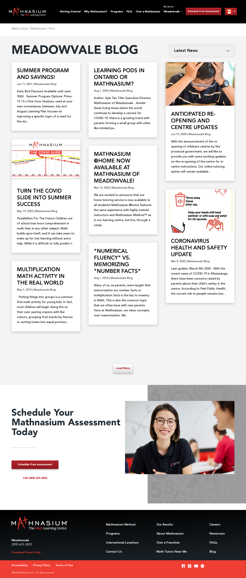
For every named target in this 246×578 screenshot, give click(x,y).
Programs (117, 11)
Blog (213, 551)
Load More (123, 368)
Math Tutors (171, 551)
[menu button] (231, 11)
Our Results (164, 524)
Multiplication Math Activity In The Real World (41, 276)
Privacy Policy (41, 565)
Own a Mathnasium (148, 11)
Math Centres (20, 28)
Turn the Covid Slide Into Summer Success (44, 198)
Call (35, 478)
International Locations (122, 542)
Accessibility (20, 565)
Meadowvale (38, 28)
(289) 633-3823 (22, 544)
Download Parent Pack (26, 552)
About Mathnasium (170, 533)
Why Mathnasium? (95, 11)
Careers (215, 524)
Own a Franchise (168, 542)
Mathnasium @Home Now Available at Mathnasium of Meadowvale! (117, 168)
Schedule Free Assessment (203, 11)
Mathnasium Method (120, 524)
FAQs (213, 542)
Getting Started (70, 11)
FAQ (129, 11)
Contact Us (114, 551)
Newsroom (217, 533)
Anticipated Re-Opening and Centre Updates (194, 121)
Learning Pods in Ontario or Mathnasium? (119, 77)
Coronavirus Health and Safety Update (199, 248)
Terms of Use (64, 565)
